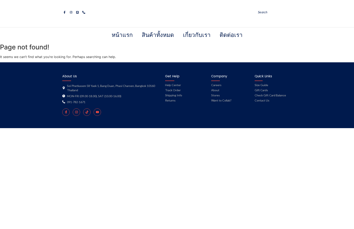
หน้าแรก (122, 35)
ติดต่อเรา (231, 35)
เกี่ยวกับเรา (197, 35)
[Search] (294, 12)
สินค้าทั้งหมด (158, 35)
